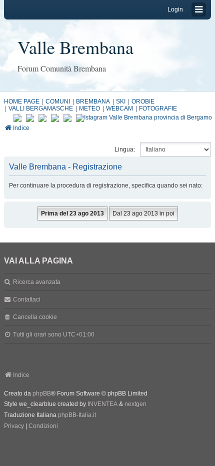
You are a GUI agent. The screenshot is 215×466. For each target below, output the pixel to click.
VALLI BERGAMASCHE (40, 108)
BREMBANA (93, 101)
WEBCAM (119, 108)
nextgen (135, 404)
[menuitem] (14, 426)
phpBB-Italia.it (77, 415)
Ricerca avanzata (36, 282)
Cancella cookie (35, 317)
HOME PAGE (22, 101)
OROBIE (143, 101)
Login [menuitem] (175, 9)
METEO (89, 108)
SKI (121, 101)
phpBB (41, 393)
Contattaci (26, 299)
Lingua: (124, 149)
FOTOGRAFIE (158, 108)
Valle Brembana (76, 47)
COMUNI (58, 101)
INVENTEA (103, 404)
